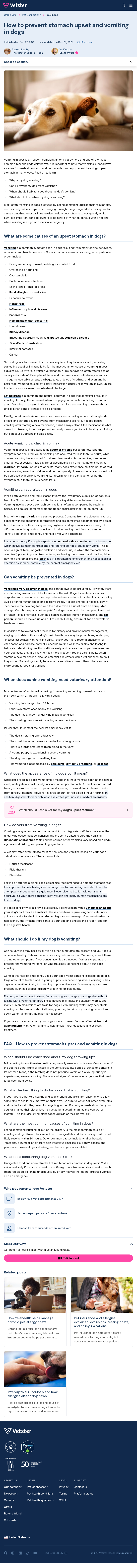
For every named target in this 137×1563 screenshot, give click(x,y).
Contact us (81, 1487)
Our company (13, 1487)
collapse (102, 763)
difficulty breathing (79, 763)
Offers (8, 1506)
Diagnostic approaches (19, 840)
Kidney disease (19, 332)
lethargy (22, 467)
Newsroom (11, 1493)
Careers (9, 1500)
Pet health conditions (40, 1493)
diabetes (53, 337)
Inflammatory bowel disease (28, 309)
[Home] (15, 5)
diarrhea (9, 467)
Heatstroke (17, 303)
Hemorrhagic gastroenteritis (28, 320)
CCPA (62, 1500)
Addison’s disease (77, 337)
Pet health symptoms (40, 1500)
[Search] (123, 5)
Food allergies (18, 292)
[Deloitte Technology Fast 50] (31, 1464)
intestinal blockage (53, 388)
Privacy (63, 1487)
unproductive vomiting (73, 541)
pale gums (57, 763)
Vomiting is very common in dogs (26, 588)
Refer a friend (13, 1513)
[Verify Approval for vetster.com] (27, 1447)
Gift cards (10, 1520)
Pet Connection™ (37, 1487)
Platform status (83, 1493)
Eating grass (12, 395)
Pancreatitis (17, 315)
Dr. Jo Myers (67, 52)
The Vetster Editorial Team (27, 52)
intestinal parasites (42, 429)
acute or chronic (61, 449)
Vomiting (10, 248)
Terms (63, 1493)
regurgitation (28, 516)
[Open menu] (130, 5)
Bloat (42, 558)
